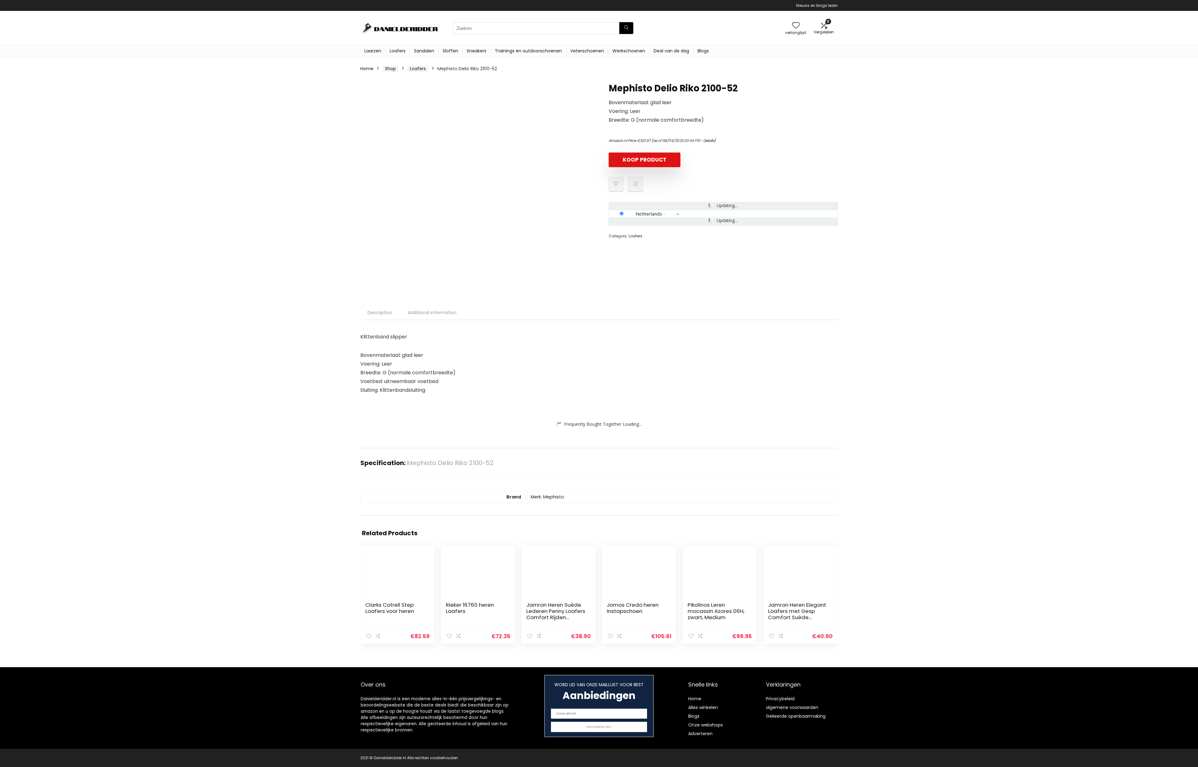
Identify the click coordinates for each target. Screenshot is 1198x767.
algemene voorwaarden (792, 707)
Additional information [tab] (432, 312)
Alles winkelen (703, 707)
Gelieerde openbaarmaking (795, 716)
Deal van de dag (671, 51)
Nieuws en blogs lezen (817, 5)
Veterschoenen (587, 51)
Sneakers (476, 51)
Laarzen (372, 51)
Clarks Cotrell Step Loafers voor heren (389, 608)
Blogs (703, 51)
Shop (390, 69)
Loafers (398, 51)
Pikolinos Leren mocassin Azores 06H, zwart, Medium (716, 611)
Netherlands (649, 214)
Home (366, 69)
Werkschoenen (628, 51)
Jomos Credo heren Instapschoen (633, 608)
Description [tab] (380, 312)
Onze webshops (705, 725)
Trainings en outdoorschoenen (528, 51)
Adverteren (700, 734)
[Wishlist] (796, 26)
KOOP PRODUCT (644, 159)
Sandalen (424, 51)
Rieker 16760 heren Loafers (470, 608)
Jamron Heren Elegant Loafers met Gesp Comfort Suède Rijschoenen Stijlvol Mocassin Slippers (797, 617)
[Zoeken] (626, 28)
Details (708, 140)
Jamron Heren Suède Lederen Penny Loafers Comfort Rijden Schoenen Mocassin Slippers (555, 617)
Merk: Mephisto (547, 497)
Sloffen (450, 51)
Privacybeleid (780, 699)
